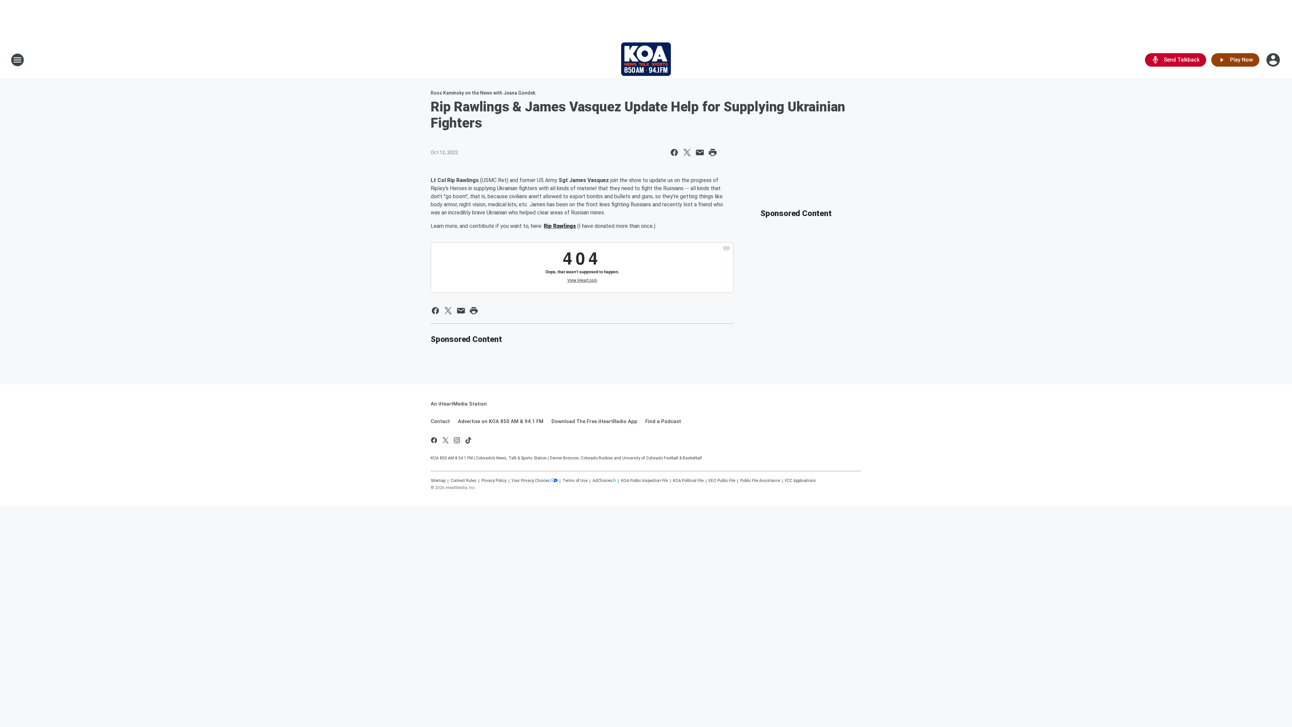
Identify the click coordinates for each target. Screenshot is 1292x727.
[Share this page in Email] (700, 152)
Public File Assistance (760, 480)
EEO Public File (722, 480)
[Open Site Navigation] (17, 60)
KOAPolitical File (688, 480)
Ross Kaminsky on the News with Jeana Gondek (483, 93)
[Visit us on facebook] (434, 440)
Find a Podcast (663, 421)
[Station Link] (646, 59)
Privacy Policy (493, 480)
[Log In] (1273, 60)
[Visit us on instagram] (457, 440)
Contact (440, 421)
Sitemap (438, 480)
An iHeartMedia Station (459, 404)
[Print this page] (712, 152)
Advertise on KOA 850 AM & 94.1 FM (500, 421)
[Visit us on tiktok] (468, 440)
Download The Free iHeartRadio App (594, 421)
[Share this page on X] (687, 152)
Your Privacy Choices (530, 480)
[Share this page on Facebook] (674, 152)
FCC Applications (800, 480)
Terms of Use (575, 480)
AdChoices (602, 480)
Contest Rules (463, 480)
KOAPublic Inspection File (644, 480)
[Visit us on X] (445, 440)
